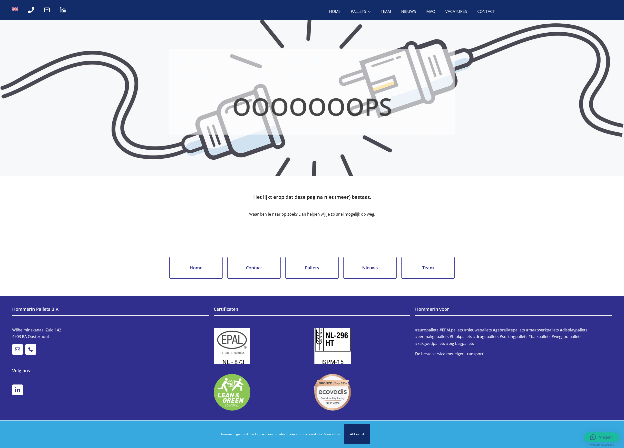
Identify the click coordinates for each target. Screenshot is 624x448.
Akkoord (357, 434)
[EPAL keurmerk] (262, 346)
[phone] (30, 349)
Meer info (331, 434)
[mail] (17, 349)
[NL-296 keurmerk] (362, 346)
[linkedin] (17, 389)
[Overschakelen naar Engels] (15, 10)
